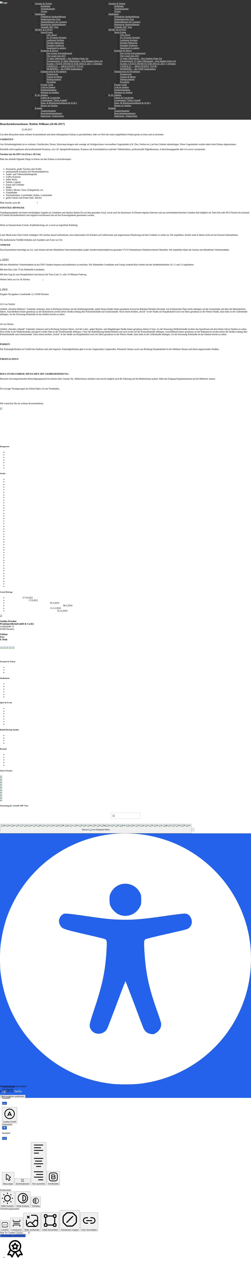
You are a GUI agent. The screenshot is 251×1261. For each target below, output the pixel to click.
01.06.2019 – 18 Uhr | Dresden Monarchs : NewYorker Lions (34, 605)
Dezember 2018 (13, 489)
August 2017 (12, 526)
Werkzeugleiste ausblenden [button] (12, 1096)
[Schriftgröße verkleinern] (4, 1103)
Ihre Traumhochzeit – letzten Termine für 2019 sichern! (31, 611)
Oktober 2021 (12, 479)
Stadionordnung (29, 202)
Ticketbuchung (12, 672)
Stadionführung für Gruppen (19, 689)
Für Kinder (11, 457)
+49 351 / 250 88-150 (15, 637)
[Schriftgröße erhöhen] (4, 1092)
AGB (96, 822)
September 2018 (13, 497)
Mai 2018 (10, 502)
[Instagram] (7, 648)
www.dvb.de (37, 279)
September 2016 (13, 550)
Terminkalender (13, 667)
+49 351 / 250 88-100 (19, 634)
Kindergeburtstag (14, 721)
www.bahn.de (50, 279)
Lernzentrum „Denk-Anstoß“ (19, 738)
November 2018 (13, 492)
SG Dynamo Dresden (16, 462)
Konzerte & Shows (14, 711)
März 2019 (11, 484)
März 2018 (11, 508)
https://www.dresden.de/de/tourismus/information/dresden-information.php (34, 364)
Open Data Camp (14, 597)
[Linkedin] (13, 648)
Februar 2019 (12, 487)
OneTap (18, 1091)
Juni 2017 (10, 531)
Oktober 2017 (12, 521)
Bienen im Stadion (14, 743)
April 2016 (11, 563)
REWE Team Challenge (17, 600)
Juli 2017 (10, 529)
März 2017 (11, 539)
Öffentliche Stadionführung (18, 684)
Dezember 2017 (13, 516)
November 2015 (13, 570)
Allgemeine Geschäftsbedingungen (22, 740)
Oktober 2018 (12, 495)
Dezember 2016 (13, 544)
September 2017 (13, 523)
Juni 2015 (10, 583)
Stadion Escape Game (16, 716)
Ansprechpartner (13, 754)
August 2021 (12, 482)
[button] (193, 829)
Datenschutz (85, 822)
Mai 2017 (10, 534)
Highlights (10, 670)
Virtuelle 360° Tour (15, 694)
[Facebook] (1, 648)
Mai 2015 (10, 586)
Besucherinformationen (16, 757)
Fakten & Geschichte (15, 735)
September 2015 (13, 576)
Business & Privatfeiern (16, 713)
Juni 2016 (10, 557)
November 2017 (13, 518)
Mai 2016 (10, 560)
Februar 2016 (12, 565)
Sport (8, 465)
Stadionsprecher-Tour (16, 686)
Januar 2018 (11, 513)
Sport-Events (12, 708)
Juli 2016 (10, 555)
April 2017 (11, 536)
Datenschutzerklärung (16, 760)
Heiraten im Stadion (15, 724)
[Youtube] (10, 648)
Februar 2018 (12, 510)
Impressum (11, 762)
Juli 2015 (10, 581)
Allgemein (37, 129)
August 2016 (12, 552)
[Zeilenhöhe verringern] (4, 1138)
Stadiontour (11, 468)
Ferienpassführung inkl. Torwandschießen (25, 697)
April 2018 (11, 505)
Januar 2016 (11, 568)
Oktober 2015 (12, 573)
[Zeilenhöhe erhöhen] (4, 1128)
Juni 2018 (10, 500)
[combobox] (95, 828)
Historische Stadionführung (18, 691)
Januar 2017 (11, 542)
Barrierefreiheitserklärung (17, 765)
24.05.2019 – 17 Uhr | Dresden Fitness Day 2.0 (27, 603)
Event (46, 129)
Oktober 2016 (12, 547)
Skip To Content (8, 1232)
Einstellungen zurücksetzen (12, 1236)
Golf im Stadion (13, 719)
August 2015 (12, 578)
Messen (9, 460)
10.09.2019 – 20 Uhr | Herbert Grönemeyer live (28, 608)
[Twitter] (4, 648)
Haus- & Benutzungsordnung (116, 822)
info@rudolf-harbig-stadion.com (23, 639)
